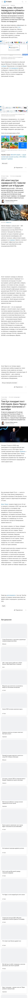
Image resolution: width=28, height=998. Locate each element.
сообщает (4, 66)
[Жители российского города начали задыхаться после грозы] (14, 797)
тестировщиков (13, 68)
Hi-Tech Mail (18, 176)
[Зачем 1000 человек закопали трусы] (14, 704)
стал (19, 27)
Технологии (4, 177)
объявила (22, 451)
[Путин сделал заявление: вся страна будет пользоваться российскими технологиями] (14, 820)
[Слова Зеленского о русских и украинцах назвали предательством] (14, 635)
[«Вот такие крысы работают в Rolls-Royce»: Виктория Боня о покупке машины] (14, 658)
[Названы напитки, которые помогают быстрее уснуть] (14, 727)
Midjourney (8, 222)
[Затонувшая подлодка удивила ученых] (14, 843)
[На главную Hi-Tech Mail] (8, 1)
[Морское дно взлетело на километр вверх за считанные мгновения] (14, 681)
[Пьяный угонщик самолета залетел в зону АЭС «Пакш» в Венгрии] (14, 750)
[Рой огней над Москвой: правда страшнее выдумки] (14, 866)
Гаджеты (13, 5)
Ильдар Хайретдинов (11, 200)
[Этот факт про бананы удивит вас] (14, 936)
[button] (5, 139)
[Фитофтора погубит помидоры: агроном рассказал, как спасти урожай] (14, 959)
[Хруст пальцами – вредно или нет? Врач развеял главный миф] (14, 982)
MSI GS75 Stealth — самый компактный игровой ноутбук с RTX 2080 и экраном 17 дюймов (13, 157)
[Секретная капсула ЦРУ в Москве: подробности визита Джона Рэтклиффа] (14, 913)
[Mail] (5, 1)
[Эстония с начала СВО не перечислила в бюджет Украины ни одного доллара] (14, 774)
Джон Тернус (5, 504)
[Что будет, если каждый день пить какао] (14, 890)
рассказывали (11, 595)
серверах (12, 240)
